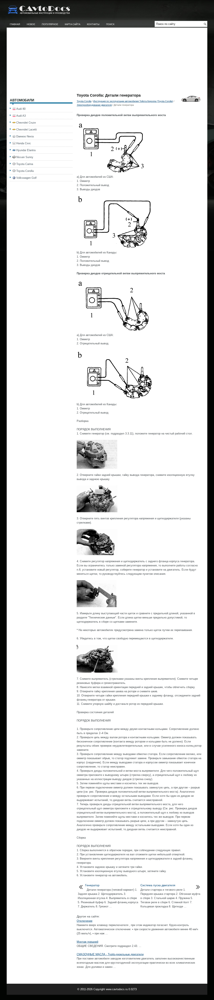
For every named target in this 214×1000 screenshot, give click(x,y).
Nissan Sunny (24, 157)
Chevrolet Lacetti (26, 129)
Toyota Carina (24, 164)
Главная (15, 24)
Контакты (93, 24)
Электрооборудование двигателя (94, 105)
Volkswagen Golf (26, 177)
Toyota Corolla (84, 101)
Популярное (50, 24)
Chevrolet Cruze (26, 122)
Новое (31, 24)
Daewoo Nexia (25, 136)
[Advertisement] (107, 62)
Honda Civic (23, 143)
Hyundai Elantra (26, 150)
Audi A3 (21, 115)
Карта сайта (72, 24)
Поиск (110, 24)
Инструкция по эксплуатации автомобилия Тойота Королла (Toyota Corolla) (133, 101)
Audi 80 (20, 108)
